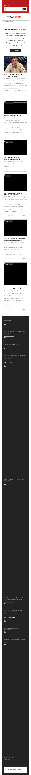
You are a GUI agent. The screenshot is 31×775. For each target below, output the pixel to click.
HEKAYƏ (8, 176)
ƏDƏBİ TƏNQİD (9, 142)
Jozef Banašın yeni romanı (10, 757)
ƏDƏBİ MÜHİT (9, 57)
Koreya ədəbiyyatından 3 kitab (11, 628)
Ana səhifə (7, 21)
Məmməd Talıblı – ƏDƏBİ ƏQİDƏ (13, 115)
